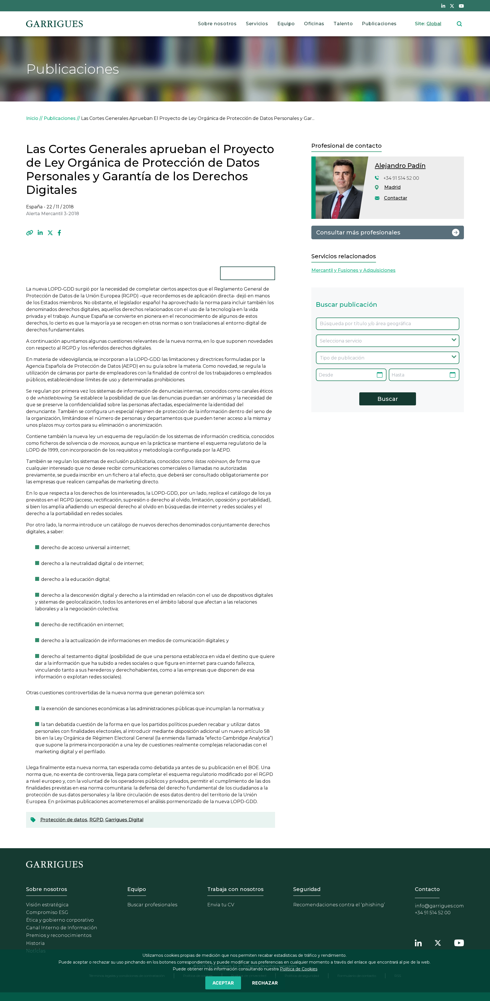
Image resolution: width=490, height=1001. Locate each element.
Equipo (286, 23)
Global (433, 23)
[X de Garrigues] (452, 5)
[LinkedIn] (40, 232)
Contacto (427, 889)
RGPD (96, 819)
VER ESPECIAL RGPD (247, 273)
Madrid (392, 187)
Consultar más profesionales (358, 232)
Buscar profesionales (152, 904)
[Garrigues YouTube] (459, 942)
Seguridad (306, 889)
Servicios (257, 23)
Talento (343, 23)
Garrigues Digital (124, 819)
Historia (35, 943)
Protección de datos (63, 819)
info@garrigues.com (439, 906)
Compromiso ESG (47, 912)
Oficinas (314, 23)
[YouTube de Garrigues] (461, 5)
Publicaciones (379, 23)
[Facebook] (59, 232)
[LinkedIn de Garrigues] (443, 5)
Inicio (32, 118)
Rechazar (265, 983)
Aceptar (223, 983)
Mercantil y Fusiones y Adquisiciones (353, 270)
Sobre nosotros (217, 23)
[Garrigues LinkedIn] (418, 942)
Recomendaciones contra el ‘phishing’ (339, 904)
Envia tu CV (220, 904)
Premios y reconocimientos (58, 935)
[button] (29, 232)
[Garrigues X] (437, 942)
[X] (50, 232)
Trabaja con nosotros (235, 889)
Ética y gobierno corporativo (60, 920)
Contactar (395, 198)
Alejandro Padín (400, 166)
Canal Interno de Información (61, 927)
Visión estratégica (47, 904)
